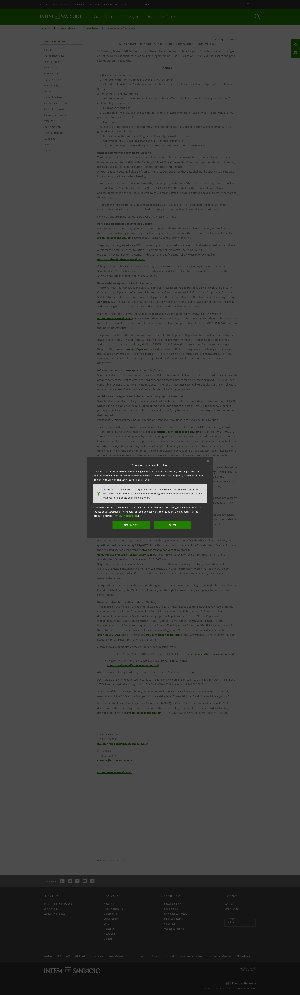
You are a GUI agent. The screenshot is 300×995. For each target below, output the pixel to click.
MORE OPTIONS (131, 525)
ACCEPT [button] (172, 525)
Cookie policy (131, 515)
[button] (208, 461)
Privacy (119, 515)
